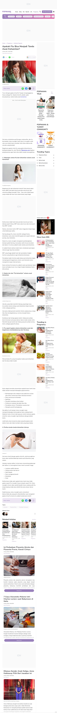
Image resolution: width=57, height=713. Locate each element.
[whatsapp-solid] (23, 88)
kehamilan (23, 97)
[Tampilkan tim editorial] (35, 514)
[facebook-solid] (26, 88)
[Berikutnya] (36, 528)
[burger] (54, 11)
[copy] (33, 88)
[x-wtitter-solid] (30, 88)
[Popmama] (6, 12)
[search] (40, 12)
